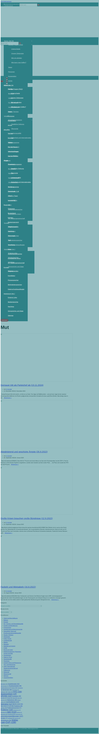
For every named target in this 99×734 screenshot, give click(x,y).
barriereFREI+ (12, 200)
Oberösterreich (13, 227)
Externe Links (12, 297)
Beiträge (10, 138)
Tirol (9, 240)
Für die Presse (13, 147)
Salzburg (11, 231)
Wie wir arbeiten (16, 102)
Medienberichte (13, 302)
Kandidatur (11, 276)
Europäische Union (14, 258)
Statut (10, 112)
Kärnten (10, 218)
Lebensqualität (16, 177)
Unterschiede (15, 93)
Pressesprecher (13, 280)
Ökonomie (14, 173)
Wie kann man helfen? (18, 107)
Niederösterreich (13, 222)
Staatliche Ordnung (17, 168)
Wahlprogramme (13, 187)
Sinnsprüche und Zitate (15, 311)
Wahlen (10, 133)
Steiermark (11, 236)
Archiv (10, 125)
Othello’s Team (13, 196)
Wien (9, 249)
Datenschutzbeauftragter (16, 289)
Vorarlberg (11, 245)
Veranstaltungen (13, 151)
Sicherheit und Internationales (19, 182)
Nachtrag (11, 306)
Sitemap (10, 315)
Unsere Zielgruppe (17, 98)
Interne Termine (13, 156)
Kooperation (12, 120)
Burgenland (12, 213)
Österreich (11, 209)
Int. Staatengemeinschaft (16, 263)
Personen (11, 116)
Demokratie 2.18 (13, 191)
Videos (10, 142)
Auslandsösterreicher (15, 254)
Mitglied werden (13, 271)
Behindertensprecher (15, 284)
